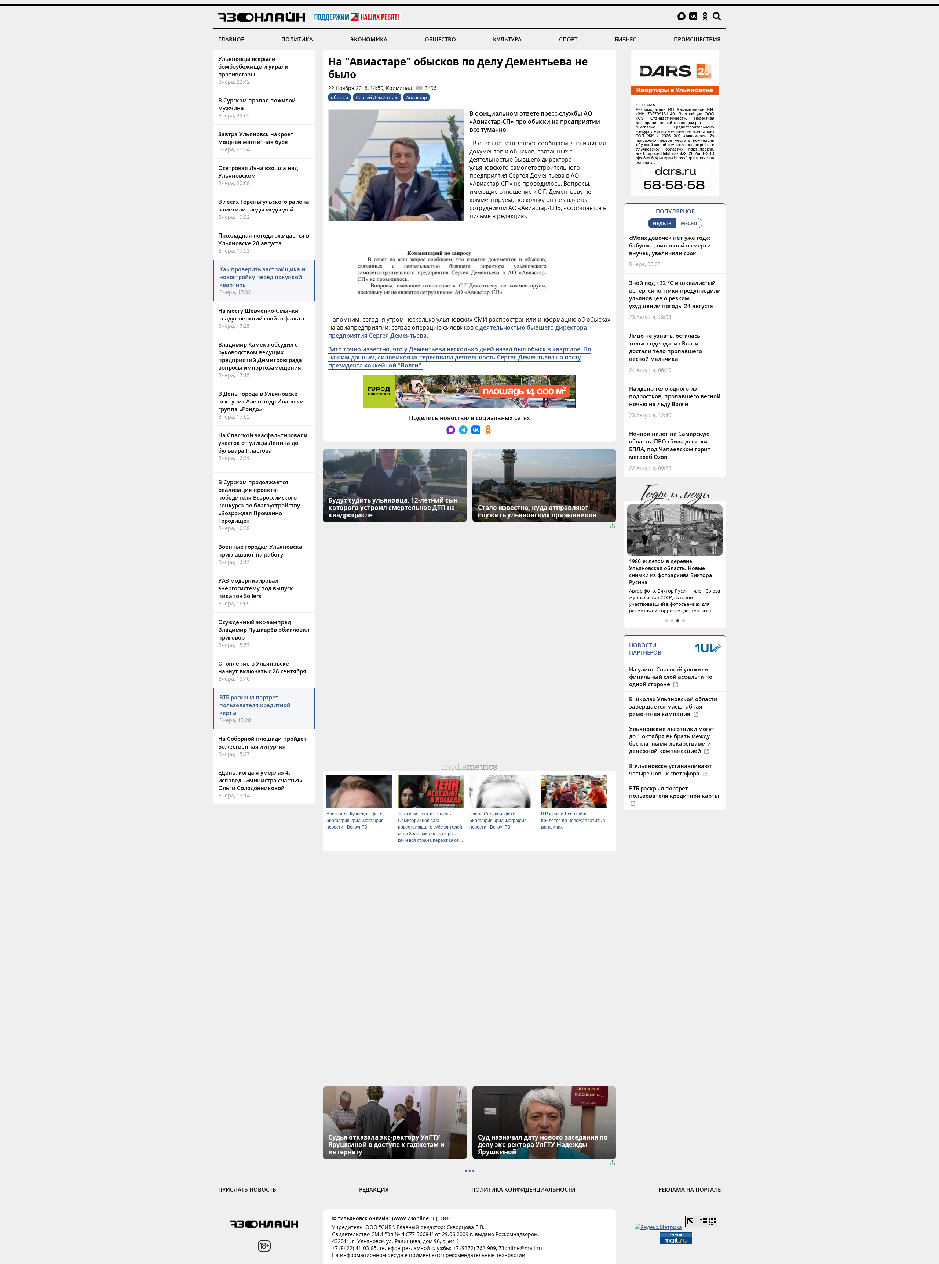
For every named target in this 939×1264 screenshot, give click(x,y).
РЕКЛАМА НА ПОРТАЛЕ (689, 1189)
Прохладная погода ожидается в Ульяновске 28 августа (263, 239)
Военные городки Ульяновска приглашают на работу (260, 550)
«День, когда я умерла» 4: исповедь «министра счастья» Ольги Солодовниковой (260, 780)
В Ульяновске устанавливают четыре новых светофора (670, 769)
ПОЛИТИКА (297, 39)
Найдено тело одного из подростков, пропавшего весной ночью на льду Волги (674, 396)
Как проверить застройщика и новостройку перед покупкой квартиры (262, 276)
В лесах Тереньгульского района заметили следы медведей (263, 205)
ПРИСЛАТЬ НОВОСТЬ (247, 1189)
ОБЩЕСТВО (440, 39)
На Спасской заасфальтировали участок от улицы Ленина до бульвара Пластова (262, 442)
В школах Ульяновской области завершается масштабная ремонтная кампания (673, 706)
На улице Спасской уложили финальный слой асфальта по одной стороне (670, 677)
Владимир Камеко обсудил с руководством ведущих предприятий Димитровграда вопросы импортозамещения (260, 356)
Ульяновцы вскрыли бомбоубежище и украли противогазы (253, 66)
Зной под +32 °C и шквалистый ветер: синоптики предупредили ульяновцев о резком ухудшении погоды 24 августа (675, 294)
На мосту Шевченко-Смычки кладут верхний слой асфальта (261, 314)
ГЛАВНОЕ (231, 39)
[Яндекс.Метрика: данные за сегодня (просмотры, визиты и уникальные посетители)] (658, 1227)
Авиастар (416, 97)
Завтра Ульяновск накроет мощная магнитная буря (255, 137)
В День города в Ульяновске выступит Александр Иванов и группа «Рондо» (261, 401)
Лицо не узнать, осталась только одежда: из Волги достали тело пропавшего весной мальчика (665, 347)
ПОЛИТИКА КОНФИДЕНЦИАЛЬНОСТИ (523, 1189)
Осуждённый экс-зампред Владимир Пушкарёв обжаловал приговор (263, 629)
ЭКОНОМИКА (368, 39)
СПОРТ (568, 39)
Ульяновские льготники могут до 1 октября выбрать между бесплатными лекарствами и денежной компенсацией (672, 739)
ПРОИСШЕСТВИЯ (697, 39)
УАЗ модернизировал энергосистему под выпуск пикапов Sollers (255, 588)
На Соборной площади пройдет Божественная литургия (262, 742)
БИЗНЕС (625, 39)
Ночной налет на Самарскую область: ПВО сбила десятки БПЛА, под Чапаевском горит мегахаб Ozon (669, 445)
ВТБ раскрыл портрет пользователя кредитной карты (255, 704)
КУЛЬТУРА (507, 39)
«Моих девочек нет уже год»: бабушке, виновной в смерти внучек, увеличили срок (670, 245)
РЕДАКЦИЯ (374, 1189)
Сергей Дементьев (377, 97)
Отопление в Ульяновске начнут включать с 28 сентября (262, 667)
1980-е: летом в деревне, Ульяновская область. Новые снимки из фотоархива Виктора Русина (670, 572)
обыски (339, 97)
